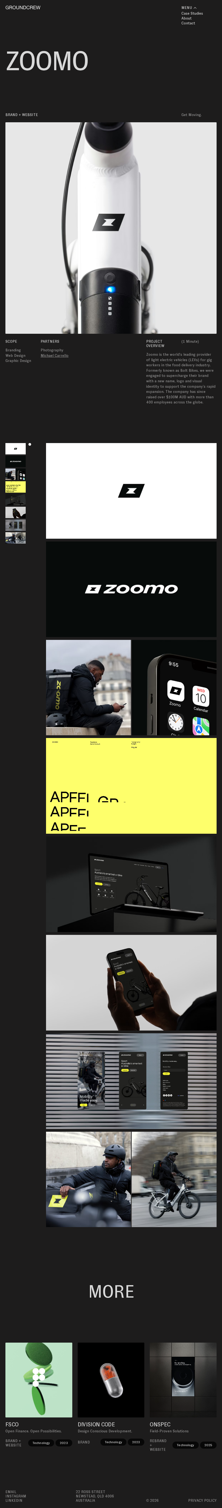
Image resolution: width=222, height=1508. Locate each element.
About (186, 18)
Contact (188, 23)
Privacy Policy (202, 1500)
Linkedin (13, 1500)
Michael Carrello (54, 355)
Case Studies (192, 13)
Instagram (15, 1496)
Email (10, 1492)
